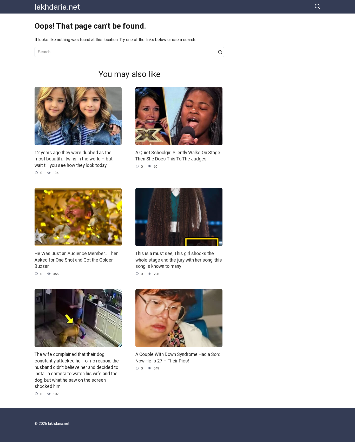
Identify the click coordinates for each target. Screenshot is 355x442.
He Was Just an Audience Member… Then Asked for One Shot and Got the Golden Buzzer (77, 260)
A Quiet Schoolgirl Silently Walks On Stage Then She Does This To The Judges (177, 156)
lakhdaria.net (57, 6)
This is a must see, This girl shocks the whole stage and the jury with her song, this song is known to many (178, 260)
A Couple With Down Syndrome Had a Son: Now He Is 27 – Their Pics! (177, 357)
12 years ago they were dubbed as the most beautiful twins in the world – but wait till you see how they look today (74, 159)
